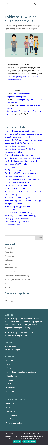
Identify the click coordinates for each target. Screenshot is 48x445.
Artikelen (11, 114)
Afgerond (9, 301)
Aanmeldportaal (13, 360)
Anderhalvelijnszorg (24, 26)
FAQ (8, 364)
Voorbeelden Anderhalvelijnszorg (19, 197)
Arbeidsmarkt (10, 256)
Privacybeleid (11, 415)
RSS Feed (10, 419)
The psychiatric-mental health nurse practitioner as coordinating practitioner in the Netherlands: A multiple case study (23, 158)
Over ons (10, 403)
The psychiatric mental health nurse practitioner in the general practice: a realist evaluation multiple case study (23, 134)
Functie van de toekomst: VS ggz (19, 212)
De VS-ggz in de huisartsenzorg (18, 170)
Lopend (8, 297)
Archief (8, 287)
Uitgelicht (34, 29)
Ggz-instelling (10, 29)
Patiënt (9, 380)
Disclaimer (10, 411)
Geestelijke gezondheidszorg (17, 275)
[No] (45, 438)
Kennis (9, 368)
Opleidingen (11, 376)
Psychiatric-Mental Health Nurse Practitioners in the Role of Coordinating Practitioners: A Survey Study (22, 179)
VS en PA (10, 391)
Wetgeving (9, 248)
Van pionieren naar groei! (15, 146)
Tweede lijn (10, 271)
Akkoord (17, 442)
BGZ (6, 283)
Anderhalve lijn (11, 268)
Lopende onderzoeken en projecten (21, 372)
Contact (9, 407)
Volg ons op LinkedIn (15, 423)
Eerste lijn (36, 26)
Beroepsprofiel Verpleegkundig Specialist (24, 111)
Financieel (9, 252)
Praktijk (9, 384)
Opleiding (9, 260)
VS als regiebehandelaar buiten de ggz (21, 215)
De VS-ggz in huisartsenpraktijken (19, 218)
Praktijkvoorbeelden (23, 29)
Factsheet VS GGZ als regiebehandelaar (21, 173)
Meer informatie (29, 442)
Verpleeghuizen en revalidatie (17, 279)
